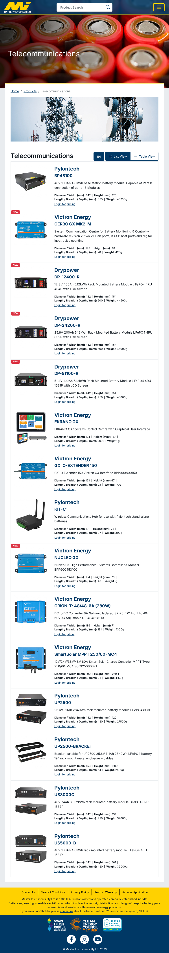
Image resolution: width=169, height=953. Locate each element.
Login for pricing (64, 204)
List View (120, 156)
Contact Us (28, 892)
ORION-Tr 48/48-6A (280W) (82, 605)
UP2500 (62, 702)
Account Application (135, 892)
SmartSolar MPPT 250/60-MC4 (85, 654)
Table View (146, 156)
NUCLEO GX (66, 557)
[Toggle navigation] (159, 7)
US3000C (64, 794)
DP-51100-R (66, 373)
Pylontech (66, 168)
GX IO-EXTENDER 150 (75, 465)
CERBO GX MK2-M (72, 223)
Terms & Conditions (53, 892)
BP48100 (63, 175)
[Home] (17, 7)
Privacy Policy (80, 892)
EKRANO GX (66, 421)
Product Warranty (105, 892)
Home (15, 91)
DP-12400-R (66, 276)
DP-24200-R (67, 325)
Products (30, 91)
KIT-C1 (61, 509)
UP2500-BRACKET (73, 746)
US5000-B (65, 842)
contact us (66, 911)
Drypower (66, 270)
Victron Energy (72, 217)
